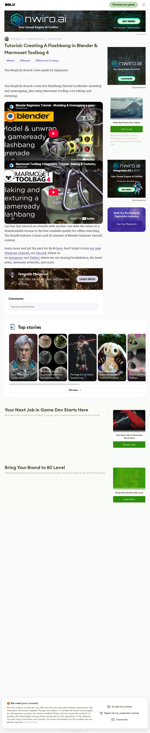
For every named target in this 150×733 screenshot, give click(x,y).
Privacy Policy (31, 722)
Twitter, (35, 258)
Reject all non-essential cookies (121, 713)
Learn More (129, 499)
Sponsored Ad (139, 87)
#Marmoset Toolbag (47, 60)
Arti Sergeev (16, 38)
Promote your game (123, 4)
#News (11, 60)
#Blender (25, 60)
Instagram (16, 258)
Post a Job (126, 129)
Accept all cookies (121, 706)
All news (73, 390)
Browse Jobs (129, 444)
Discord (41, 253)
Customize (121, 719)
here (59, 248)
